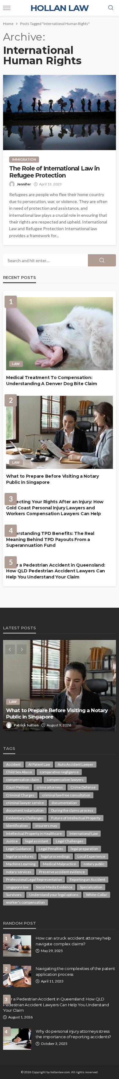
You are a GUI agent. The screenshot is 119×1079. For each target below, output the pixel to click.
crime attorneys (50, 787)
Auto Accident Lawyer (75, 764)
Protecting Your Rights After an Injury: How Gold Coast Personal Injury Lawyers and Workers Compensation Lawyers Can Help (54, 507)
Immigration (24, 159)
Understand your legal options (53, 894)
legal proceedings (55, 856)
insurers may (46, 825)
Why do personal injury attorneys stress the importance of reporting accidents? (73, 1034)
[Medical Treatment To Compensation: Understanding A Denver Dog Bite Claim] (59, 333)
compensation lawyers (65, 779)
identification (17, 825)
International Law (84, 833)
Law (16, 364)
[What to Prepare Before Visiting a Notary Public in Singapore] (59, 432)
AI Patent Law (39, 764)
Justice (12, 841)
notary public (94, 864)
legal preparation (84, 848)
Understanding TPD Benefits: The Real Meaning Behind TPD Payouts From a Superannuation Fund (50, 539)
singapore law (17, 887)
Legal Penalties (51, 848)
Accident (13, 764)
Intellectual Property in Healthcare (34, 833)
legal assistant (36, 841)
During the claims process (72, 810)
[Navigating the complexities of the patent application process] (17, 976)
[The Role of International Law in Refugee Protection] (59, 112)
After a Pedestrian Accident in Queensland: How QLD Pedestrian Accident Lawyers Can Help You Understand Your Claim (55, 571)
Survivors (14, 894)
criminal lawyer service (25, 802)
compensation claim (22, 779)
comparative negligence (59, 772)
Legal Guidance (18, 848)
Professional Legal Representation (34, 879)
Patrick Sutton (26, 725)
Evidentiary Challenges (25, 818)
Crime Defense (83, 787)
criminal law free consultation (66, 795)
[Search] (111, 8)
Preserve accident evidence (62, 872)
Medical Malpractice (59, 864)
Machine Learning (20, 864)
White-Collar (96, 894)
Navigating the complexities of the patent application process (75, 971)
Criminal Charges (20, 795)
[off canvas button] (6, 8)
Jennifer (24, 184)
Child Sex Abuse (19, 772)
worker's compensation (25, 902)
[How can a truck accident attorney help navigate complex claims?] (17, 946)
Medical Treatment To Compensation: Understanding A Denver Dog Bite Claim (51, 380)
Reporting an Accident (87, 879)
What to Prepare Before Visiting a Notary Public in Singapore (52, 479)
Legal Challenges (69, 841)
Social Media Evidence (54, 887)
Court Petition (17, 787)
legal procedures (20, 856)
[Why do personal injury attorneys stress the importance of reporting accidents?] (17, 1039)
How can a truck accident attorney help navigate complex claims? (73, 941)
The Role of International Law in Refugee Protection (54, 172)
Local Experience (91, 856)
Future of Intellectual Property (75, 818)
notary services (18, 872)
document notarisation (25, 810)
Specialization (91, 887)
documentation (64, 802)
